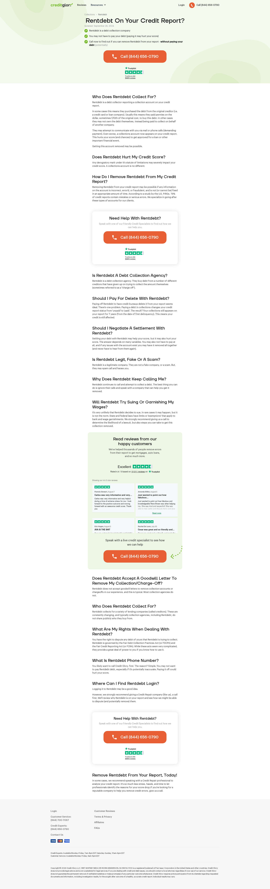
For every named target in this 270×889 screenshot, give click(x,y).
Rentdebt (102, 15)
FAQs (97, 828)
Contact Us (57, 835)
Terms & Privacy (103, 817)
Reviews (81, 5)
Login (54, 811)
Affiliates (99, 822)
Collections (89, 15)
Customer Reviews (104, 811)
